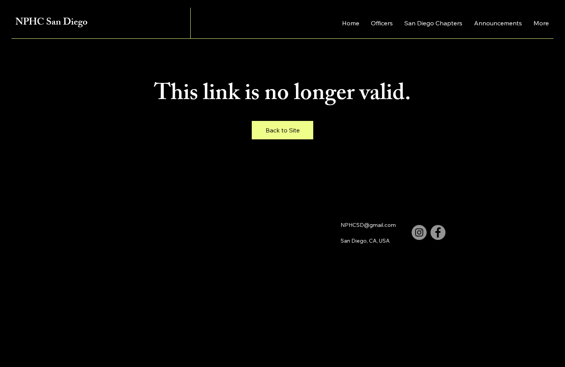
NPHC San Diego (51, 23)
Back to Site (283, 130)
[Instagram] (419, 232)
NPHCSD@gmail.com (368, 225)
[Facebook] (437, 232)
